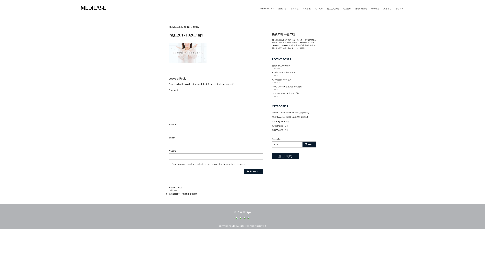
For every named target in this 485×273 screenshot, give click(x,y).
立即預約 (285, 156)
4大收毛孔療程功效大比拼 (283, 72)
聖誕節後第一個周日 (281, 65)
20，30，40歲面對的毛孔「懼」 (286, 93)
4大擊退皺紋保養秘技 (281, 79)
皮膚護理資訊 (278, 125)
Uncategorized (279, 121)
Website (172, 151)
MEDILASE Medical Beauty (184, 26)
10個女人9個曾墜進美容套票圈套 (287, 86)
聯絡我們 (400, 8)
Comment (173, 90)
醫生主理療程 (333, 8)
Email (172, 137)
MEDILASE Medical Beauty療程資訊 (288, 117)
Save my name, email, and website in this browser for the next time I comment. (209, 164)
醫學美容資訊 (278, 130)
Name (172, 124)
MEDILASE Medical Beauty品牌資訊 (288, 112)
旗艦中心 (387, 8)
